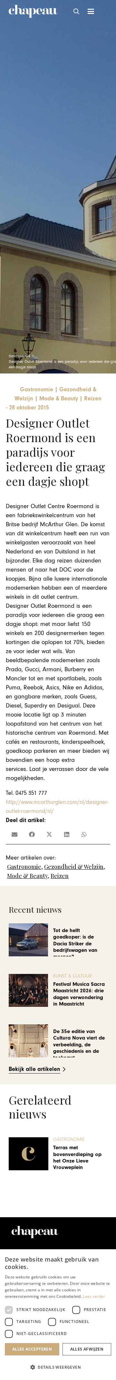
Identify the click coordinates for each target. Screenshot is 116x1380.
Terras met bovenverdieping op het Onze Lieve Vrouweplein (77, 1157)
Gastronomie (24, 867)
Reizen (60, 876)
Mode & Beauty (27, 876)
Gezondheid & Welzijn (73, 867)
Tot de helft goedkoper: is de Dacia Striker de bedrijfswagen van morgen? (75, 943)
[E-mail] (14, 834)
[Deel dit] (32, 834)
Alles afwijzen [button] (87, 1349)
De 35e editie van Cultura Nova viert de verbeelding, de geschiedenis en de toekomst (79, 1044)
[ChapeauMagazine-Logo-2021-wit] (35, 1232)
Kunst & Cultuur (72, 976)
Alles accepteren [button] (32, 1349)
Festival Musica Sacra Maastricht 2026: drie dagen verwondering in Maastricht (79, 994)
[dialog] (58, 1314)
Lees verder (94, 1296)
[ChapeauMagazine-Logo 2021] (33, 11)
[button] (76, 11)
